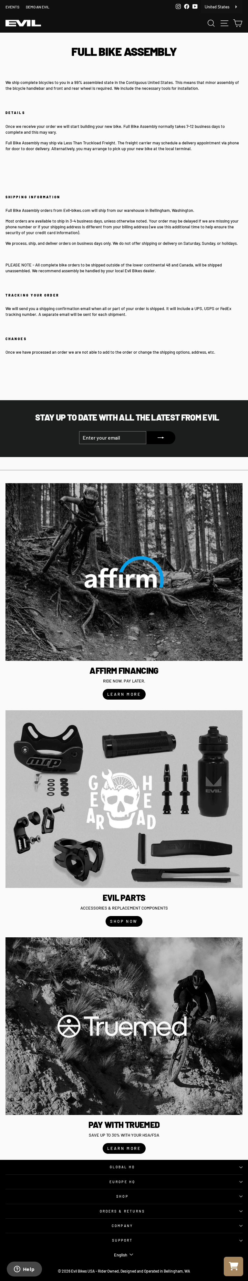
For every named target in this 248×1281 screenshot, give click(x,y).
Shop (122, 1196)
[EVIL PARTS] (124, 799)
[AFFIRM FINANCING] (124, 572)
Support (122, 1240)
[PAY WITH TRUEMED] (124, 1026)
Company (122, 1226)
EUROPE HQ (122, 1182)
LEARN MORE (124, 694)
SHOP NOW (124, 921)
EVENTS (12, 7)
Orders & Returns (122, 1211)
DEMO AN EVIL (37, 7)
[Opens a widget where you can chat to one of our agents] (24, 1270)
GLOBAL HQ (122, 1167)
